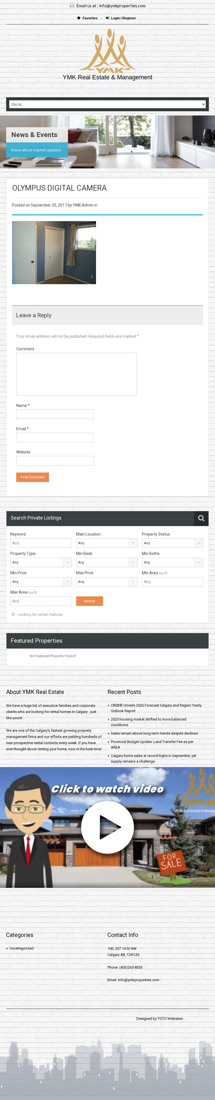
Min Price (18, 573)
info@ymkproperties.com (122, 5)
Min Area (154, 573)
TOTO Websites (170, 1018)
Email (22, 429)
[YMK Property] (107, 52)
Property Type (23, 553)
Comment (25, 349)
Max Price (85, 573)
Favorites (91, 18)
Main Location (88, 534)
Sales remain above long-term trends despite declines (154, 733)
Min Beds (84, 553)
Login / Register (123, 18)
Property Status (156, 534)
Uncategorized (22, 948)
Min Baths (151, 553)
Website (23, 452)
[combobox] (107, 543)
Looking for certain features (40, 614)
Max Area (23, 592)
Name (23, 405)
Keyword (18, 534)
